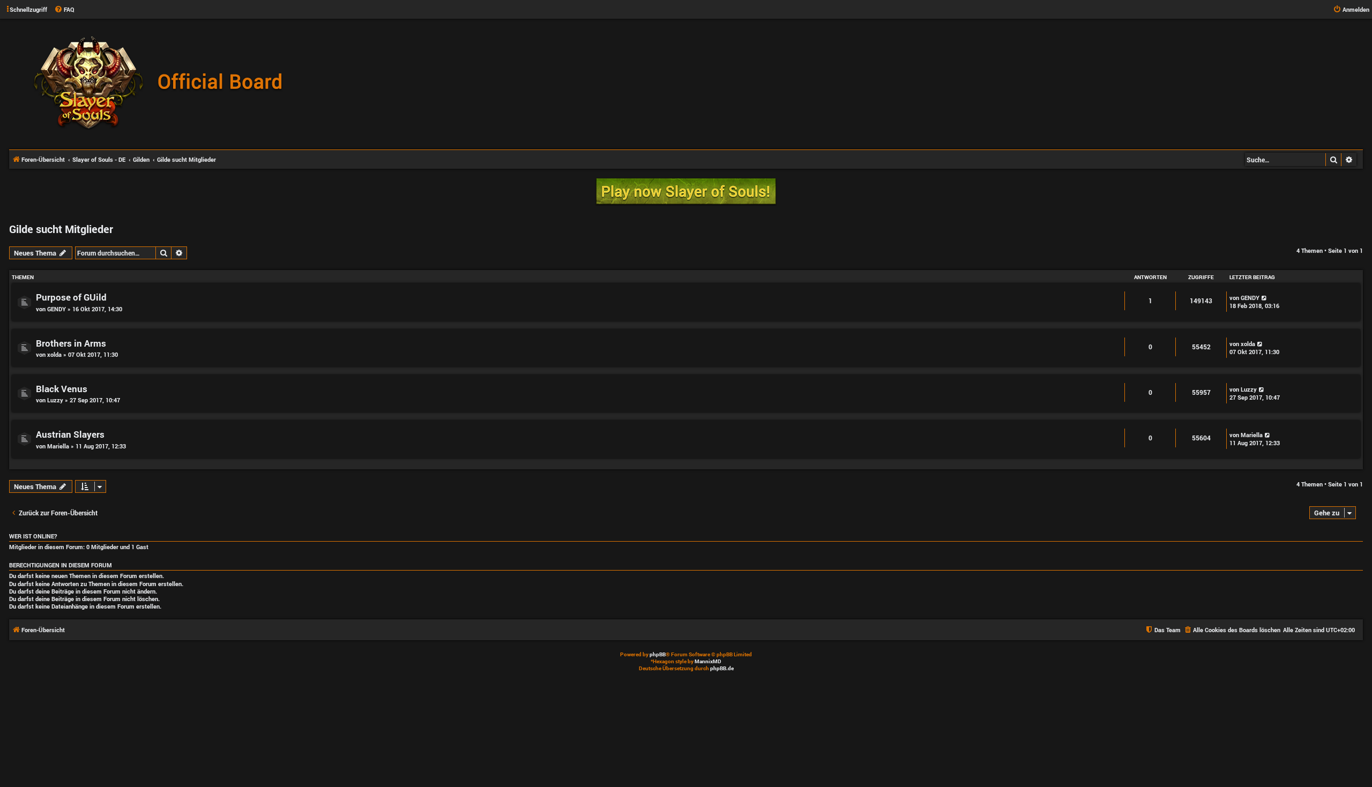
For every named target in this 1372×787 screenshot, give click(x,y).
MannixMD (708, 661)
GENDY (56, 309)
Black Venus (61, 388)
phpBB (658, 654)
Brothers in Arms (71, 343)
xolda (54, 354)
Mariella (58, 446)
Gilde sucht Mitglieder (61, 229)
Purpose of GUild (71, 297)
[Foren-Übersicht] (163, 83)
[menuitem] (64, 9)
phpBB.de (722, 668)
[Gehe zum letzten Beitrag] (1264, 298)
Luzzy (55, 400)
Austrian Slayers (70, 434)
